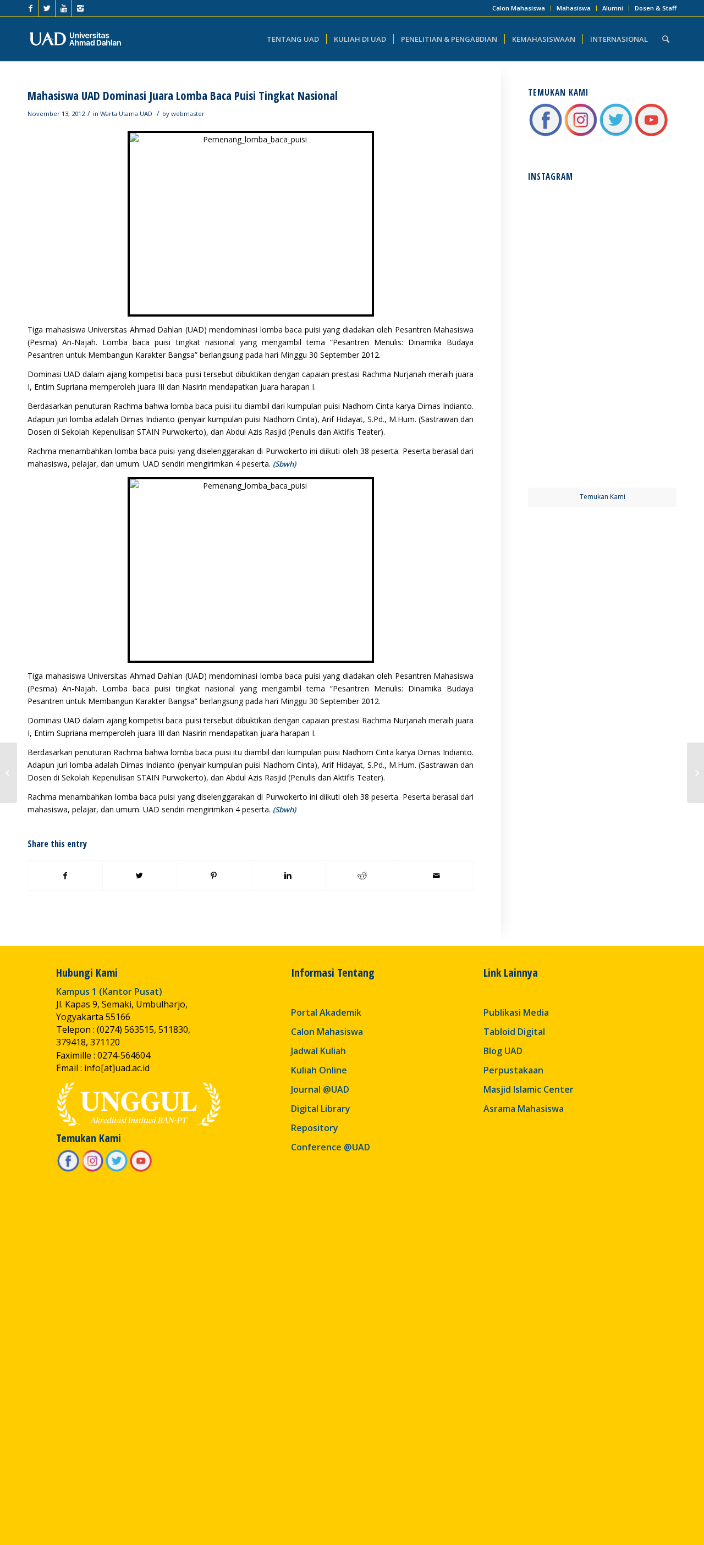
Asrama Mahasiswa (523, 1109)
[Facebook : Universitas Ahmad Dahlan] (545, 134)
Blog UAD (502, 1051)
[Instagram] (80, 8)
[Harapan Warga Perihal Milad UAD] (8, 773)
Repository (314, 1128)
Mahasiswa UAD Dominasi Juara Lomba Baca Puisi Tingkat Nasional (183, 95)
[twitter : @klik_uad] (616, 134)
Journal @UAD (320, 1089)
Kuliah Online (319, 1070)
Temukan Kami (602, 496)
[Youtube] (64, 8)
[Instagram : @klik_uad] (580, 134)
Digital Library (320, 1109)
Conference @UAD (330, 1147)
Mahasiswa (574, 8)
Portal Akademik (326, 1012)
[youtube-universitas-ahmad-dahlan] (651, 134)
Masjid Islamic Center (528, 1089)
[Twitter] (47, 8)
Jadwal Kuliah (318, 1051)
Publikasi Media (516, 1012)
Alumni (612, 8)
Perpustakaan (513, 1070)
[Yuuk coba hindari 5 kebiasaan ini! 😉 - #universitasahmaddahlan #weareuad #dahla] (564, 298)
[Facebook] (30, 8)
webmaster (188, 113)
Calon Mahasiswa (518, 8)
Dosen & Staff (655, 8)
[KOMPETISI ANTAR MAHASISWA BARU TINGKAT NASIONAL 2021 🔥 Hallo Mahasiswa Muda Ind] (640, 374)
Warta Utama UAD (126, 113)
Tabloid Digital (514, 1032)
